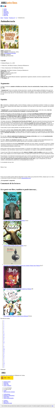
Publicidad (5, 383)
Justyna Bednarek (24, 316)
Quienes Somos (7, 381)
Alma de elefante (7, 220)
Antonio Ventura (30, 265)
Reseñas (6, 17)
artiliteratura (6, 12)
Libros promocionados (8, 398)
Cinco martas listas (7, 316)
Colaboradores (6, 394)
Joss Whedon (28, 288)
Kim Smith (22, 288)
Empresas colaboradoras (8, 395)
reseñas (5, 9)
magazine (5, 14)
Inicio (2, 17)
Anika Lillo (6, 384)
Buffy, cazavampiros (8, 288)
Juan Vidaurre (37, 265)
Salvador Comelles (19, 245)
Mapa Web (5, 401)
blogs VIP (5, 15)
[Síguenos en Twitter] (3, 6)
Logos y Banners (7, 385)
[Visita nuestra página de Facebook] (1, 6)
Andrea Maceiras (15, 220)
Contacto (5, 400)
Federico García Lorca (20, 265)
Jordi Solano (22, 220)
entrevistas (5, 11)
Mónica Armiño (11, 245)
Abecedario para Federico (9, 265)
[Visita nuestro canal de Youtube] (5, 6)
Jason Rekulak (16, 288)
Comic (4, 390)
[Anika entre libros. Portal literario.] (10, 4)
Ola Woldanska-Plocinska (10, 53)
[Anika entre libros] (8, 374)
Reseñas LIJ (12, 17)
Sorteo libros (6, 396)
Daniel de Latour (16, 316)
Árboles (5, 245)
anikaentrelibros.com (26, 178)
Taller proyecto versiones (9, 391)
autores (5, 10)
